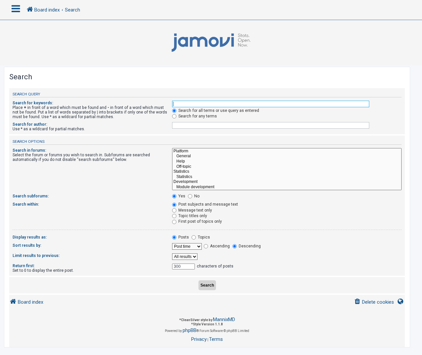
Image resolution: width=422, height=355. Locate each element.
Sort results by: (27, 245)
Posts (183, 237)
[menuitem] (374, 302)
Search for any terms (197, 116)
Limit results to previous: (36, 255)
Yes (181, 196)
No (196, 196)
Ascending (219, 246)
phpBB (189, 330)
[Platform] (287, 151)
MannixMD (224, 319)
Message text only (194, 210)
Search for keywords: (33, 103)
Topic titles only (192, 216)
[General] (287, 156)
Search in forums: (29, 150)
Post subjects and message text (207, 204)
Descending (249, 246)
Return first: (24, 266)
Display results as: (30, 237)
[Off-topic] (287, 166)
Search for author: (30, 124)
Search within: (26, 204)
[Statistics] (287, 171)
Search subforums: (31, 196)
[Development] (287, 182)
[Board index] (211, 43)
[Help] (287, 161)
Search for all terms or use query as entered (218, 110)
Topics (203, 237)
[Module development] (287, 187)
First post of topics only (199, 221)
